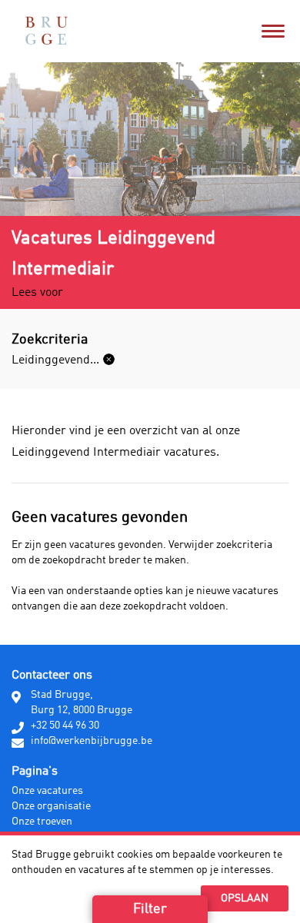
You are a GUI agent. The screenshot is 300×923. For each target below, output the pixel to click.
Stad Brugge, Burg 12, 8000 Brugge (81, 702)
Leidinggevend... (55, 360)
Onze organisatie (51, 806)
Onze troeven (42, 821)
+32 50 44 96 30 (65, 725)
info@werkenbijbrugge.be (91, 740)
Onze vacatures (47, 790)
